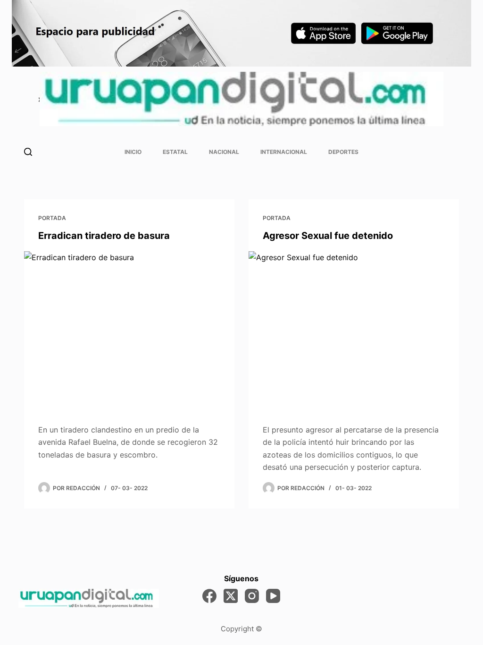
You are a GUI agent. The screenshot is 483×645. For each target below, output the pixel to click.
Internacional (283, 151)
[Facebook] (209, 596)
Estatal (175, 151)
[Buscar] (28, 152)
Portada (52, 217)
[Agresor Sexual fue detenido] (354, 330)
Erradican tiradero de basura (104, 235)
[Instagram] (252, 596)
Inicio (133, 151)
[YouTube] (273, 596)
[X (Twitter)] (231, 596)
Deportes (343, 151)
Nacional (224, 151)
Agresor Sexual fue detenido (328, 235)
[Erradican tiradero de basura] (129, 330)
